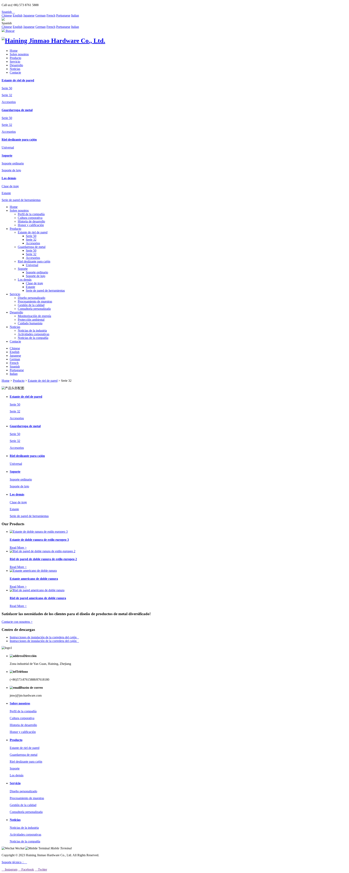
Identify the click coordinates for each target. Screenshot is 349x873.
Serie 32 (7, 95)
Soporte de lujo (11, 170)
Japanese (29, 15)
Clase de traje (10, 186)
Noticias (15, 69)
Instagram (9, 869)
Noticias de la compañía (33, 338)
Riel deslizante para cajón (19, 139)
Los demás (9, 178)
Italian (75, 15)
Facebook (26, 869)
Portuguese (63, 15)
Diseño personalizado (31, 297)
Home (14, 50)
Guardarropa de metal (17, 110)
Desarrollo (16, 65)
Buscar (10, 31)
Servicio (15, 61)
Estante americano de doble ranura (34, 578)
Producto (15, 58)
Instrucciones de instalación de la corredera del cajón (44, 637)
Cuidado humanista (30, 323)
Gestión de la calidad (31, 305)
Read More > (18, 547)
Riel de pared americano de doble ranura (38, 598)
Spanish (8, 12)
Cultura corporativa (30, 217)
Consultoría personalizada (34, 308)
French (50, 15)
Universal (8, 147)
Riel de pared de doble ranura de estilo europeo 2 (43, 559)
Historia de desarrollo (31, 221)
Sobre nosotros (19, 54)
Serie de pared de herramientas (21, 200)
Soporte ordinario (13, 163)
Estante (6, 193)
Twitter (41, 869)
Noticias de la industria (32, 330)
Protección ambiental (31, 319)
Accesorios (9, 102)
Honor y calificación (31, 225)
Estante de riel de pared (18, 80)
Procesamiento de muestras (35, 301)
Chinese (7, 15)
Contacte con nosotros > (17, 621)
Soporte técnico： (14, 862)
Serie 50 (7, 88)
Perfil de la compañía (31, 214)
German (40, 15)
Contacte (15, 72)
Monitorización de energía (34, 316)
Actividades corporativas (33, 334)
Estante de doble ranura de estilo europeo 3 (39, 539)
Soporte (7, 155)
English (17, 15)
